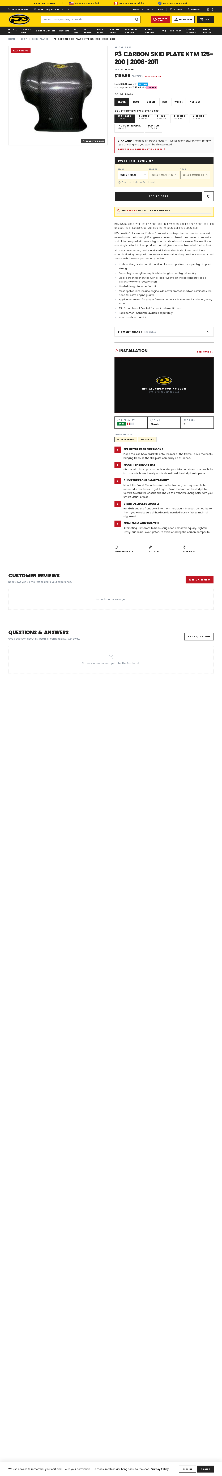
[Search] (136, 19)
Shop (23, 39)
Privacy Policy (160, 1469)
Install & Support (131, 31)
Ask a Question (199, 636)
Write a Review (199, 579)
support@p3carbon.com (53, 9)
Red (164, 101)
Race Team (100, 31)
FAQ (160, 9)
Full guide (204, 351)
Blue (136, 101)
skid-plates (40, 39)
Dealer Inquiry (191, 31)
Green (151, 101)
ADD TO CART (158, 196)
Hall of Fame (114, 31)
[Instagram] (208, 9)
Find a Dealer (207, 31)
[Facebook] (212, 9)
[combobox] (90, 19)
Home (12, 39)
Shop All (11, 31)
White (178, 101)
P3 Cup (76, 31)
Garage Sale (26, 31)
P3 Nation (88, 31)
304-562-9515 (20, 9)
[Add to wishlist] (209, 196)
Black (121, 101)
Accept (205, 1469)
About (151, 9)
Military (176, 30)
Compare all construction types (140, 149)
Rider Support (150, 31)
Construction (45, 30)
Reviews (64, 30)
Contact (137, 9)
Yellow (195, 101)
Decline (188, 1469)
